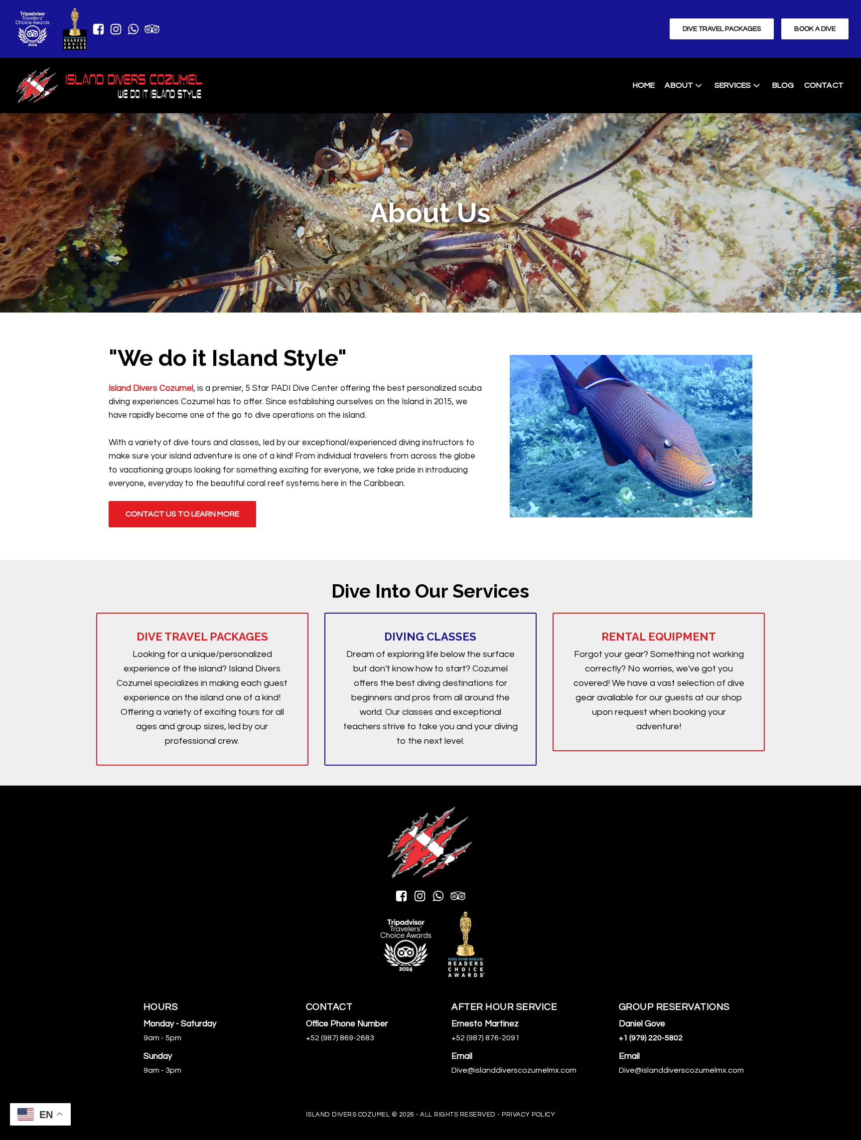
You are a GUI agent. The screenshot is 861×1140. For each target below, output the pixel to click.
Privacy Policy (528, 1114)
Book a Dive (815, 28)
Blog (783, 85)
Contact (824, 85)
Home (644, 85)
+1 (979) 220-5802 (651, 1038)
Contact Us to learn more (182, 514)
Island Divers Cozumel (151, 388)
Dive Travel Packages (722, 28)
